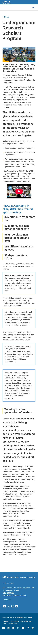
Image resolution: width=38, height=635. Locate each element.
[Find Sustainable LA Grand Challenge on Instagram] (12, 606)
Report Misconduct (26, 621)
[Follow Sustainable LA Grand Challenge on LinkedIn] (16, 606)
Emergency (6, 621)
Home (6, 17)
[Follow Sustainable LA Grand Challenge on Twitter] (8, 606)
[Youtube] (23, 628)
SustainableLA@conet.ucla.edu (14, 595)
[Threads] (32, 628)
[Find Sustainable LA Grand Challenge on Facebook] (4, 606)
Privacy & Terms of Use (10, 623)
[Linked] (13, 628)
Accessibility (15, 621)
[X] (18, 628)
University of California (24, 617)
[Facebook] (3, 628)
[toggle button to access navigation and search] (33, 7)
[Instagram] (8, 628)
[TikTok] (27, 628)
